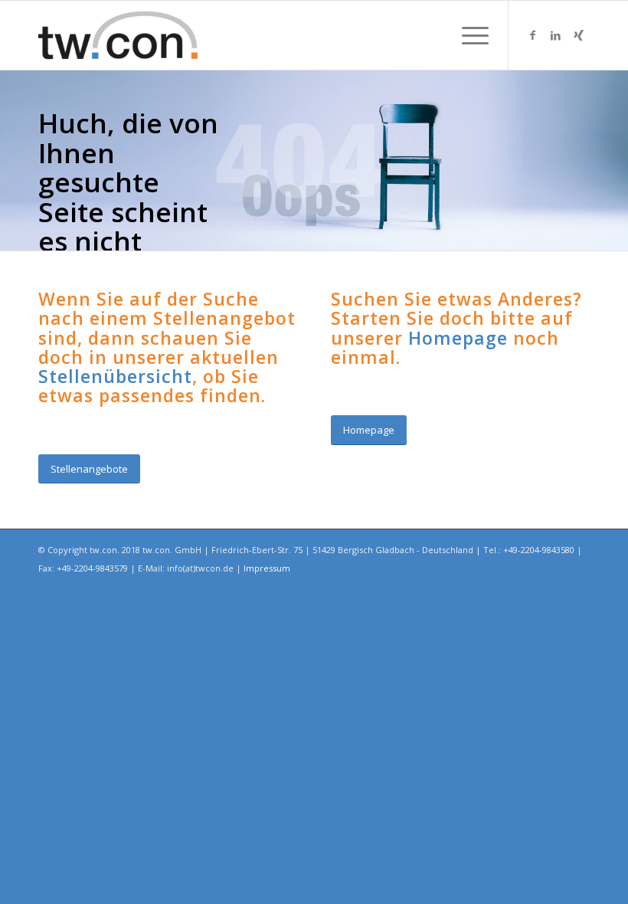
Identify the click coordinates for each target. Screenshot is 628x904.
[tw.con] (118, 35)
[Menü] (467, 35)
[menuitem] (467, 35)
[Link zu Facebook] (532, 35)
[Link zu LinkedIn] (555, 35)
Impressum (267, 568)
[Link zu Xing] (578, 35)
